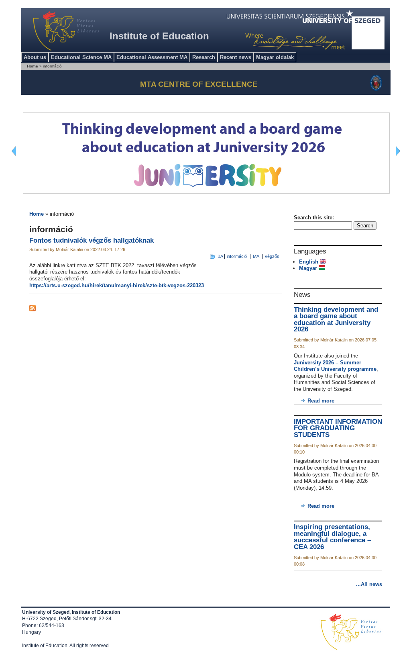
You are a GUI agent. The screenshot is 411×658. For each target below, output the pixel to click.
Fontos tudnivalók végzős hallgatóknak (91, 240)
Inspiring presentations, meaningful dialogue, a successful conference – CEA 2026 (332, 537)
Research (203, 57)
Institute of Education (159, 36)
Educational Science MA (81, 57)
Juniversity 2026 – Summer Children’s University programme (335, 366)
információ (237, 256)
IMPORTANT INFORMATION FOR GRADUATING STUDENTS (338, 428)
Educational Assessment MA (151, 57)
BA (220, 256)
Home (36, 214)
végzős (272, 256)
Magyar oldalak (275, 57)
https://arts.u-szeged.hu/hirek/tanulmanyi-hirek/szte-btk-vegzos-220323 (116, 285)
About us (35, 57)
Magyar (309, 268)
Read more (320, 401)
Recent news (235, 57)
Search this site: (314, 218)
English (309, 262)
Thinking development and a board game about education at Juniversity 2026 (336, 319)
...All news (369, 584)
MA (256, 256)
